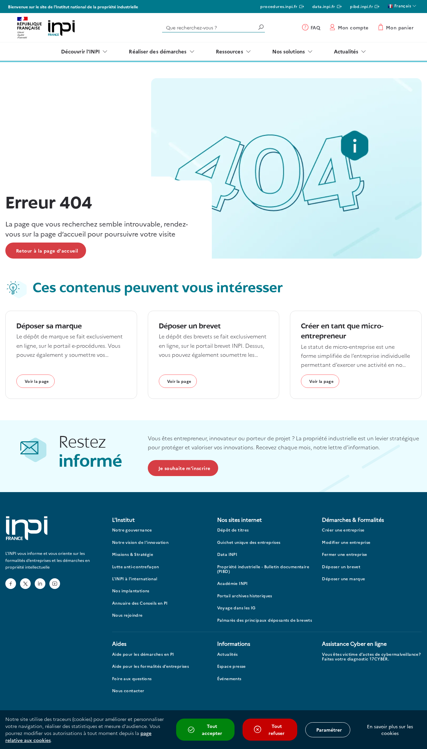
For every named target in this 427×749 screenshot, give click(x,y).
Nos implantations (130, 590)
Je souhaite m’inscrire (184, 468)
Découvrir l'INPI (80, 51)
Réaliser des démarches (157, 51)
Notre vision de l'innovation (140, 542)
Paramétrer (329, 729)
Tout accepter (212, 729)
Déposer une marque (343, 578)
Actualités (346, 51)
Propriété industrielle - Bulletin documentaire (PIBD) (263, 569)
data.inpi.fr (323, 6)
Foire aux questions (132, 678)
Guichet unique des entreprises (249, 542)
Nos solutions (288, 51)
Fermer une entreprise (344, 554)
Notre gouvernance (132, 530)
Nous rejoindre (127, 615)
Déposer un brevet (341, 566)
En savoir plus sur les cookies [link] (390, 729)
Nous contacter (128, 690)
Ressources (229, 51)
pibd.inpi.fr (361, 6)
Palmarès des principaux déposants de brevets (264, 620)
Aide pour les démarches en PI (143, 654)
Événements (229, 678)
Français (402, 5)
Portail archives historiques (244, 595)
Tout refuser (277, 729)
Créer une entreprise (343, 530)
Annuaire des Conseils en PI (140, 603)
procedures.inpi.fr (278, 6)
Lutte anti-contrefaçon (135, 566)
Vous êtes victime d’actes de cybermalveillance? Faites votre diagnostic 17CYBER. (371, 656)
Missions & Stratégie (132, 554)
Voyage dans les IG (236, 607)
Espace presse (231, 666)
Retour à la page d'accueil (47, 250)
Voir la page (37, 381)
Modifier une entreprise (346, 542)
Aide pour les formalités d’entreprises (150, 666)
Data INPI (227, 554)
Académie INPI (232, 583)
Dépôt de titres (233, 530)
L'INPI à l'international (134, 578)
